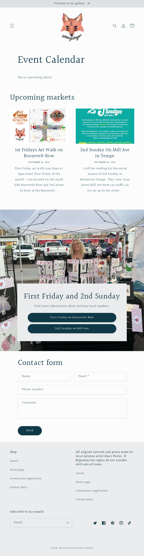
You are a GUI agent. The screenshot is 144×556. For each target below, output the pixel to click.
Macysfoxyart (66, 548)
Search (14, 461)
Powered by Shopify (83, 548)
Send (29, 430)
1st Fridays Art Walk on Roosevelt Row (39, 153)
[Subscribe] (67, 522)
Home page (17, 470)
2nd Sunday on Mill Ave (72, 328)
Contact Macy (19, 487)
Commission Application (26, 478)
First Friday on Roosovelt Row (72, 317)
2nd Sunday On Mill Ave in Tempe (105, 153)
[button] (12, 25)
